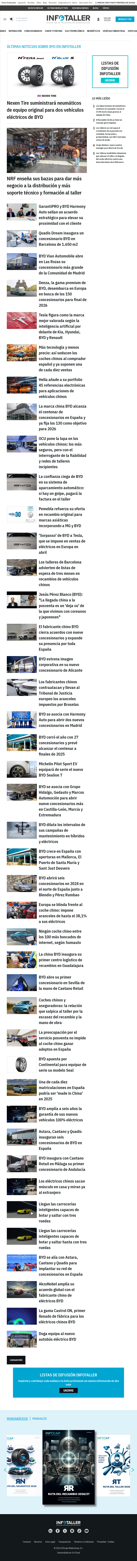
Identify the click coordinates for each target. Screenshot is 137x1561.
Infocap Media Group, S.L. (72, 1548)
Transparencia (64, 1541)
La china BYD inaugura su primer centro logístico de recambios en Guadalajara (61, 959)
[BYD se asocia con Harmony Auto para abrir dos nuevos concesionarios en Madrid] (22, 719)
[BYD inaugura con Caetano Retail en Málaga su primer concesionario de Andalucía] (22, 1163)
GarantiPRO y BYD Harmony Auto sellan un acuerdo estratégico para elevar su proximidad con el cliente (62, 215)
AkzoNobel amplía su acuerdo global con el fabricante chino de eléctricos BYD (57, 1292)
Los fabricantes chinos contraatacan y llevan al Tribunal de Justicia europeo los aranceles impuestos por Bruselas (59, 693)
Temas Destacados (8, 2)
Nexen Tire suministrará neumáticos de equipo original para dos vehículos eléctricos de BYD (45, 110)
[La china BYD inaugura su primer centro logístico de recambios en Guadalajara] (22, 959)
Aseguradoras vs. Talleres (67, 2)
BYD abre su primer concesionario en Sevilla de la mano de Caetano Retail (62, 982)
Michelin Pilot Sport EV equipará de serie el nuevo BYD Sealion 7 (61, 769)
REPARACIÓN (15, 31)
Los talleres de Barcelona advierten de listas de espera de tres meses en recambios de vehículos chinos (60, 573)
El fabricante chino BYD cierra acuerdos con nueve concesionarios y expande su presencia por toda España (61, 638)
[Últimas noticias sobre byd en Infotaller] (68, 19)
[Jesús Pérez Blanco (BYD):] (22, 599)
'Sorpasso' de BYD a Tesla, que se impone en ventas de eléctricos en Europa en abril (62, 544)
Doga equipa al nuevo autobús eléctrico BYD (57, 1336)
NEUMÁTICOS (93, 31)
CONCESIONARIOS (33, 31)
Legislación (22, 2)
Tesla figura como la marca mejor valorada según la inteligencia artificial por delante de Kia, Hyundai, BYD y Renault (61, 326)
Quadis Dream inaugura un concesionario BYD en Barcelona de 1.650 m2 (61, 238)
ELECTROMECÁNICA (74, 31)
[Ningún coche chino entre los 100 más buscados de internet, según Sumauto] (22, 936)
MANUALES (39, 1418)
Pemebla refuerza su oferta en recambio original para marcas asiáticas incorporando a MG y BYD (62, 517)
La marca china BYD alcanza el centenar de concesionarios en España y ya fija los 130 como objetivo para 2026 (63, 417)
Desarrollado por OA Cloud (68, 1552)
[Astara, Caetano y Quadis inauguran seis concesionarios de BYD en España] (22, 1137)
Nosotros (38, 1541)
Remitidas (31, 2)
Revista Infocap (35, 8)
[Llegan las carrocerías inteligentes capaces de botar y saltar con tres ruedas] (22, 1209)
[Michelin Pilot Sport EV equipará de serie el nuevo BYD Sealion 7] (22, 769)
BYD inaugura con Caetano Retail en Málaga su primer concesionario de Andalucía (62, 1163)
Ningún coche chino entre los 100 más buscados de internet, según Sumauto (60, 936)
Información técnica (86, 2)
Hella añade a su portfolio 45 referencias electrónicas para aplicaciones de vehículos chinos (62, 388)
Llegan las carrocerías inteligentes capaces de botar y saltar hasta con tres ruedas (63, 1239)
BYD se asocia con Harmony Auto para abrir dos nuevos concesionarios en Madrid (62, 719)
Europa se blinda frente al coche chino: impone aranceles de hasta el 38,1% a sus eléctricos (63, 913)
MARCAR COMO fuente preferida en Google (116, 2)
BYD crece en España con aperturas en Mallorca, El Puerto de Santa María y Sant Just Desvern (60, 860)
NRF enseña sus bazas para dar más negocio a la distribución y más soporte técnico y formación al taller (44, 185)
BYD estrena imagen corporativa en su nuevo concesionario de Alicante (60, 664)
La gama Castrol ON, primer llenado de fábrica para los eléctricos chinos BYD (62, 1316)
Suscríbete (125, 19)
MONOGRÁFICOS (17, 1418)
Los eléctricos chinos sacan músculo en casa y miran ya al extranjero (62, 1186)
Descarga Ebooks (80, 8)
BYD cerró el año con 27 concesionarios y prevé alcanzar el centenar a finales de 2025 (58, 745)
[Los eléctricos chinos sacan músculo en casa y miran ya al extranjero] (22, 1186)
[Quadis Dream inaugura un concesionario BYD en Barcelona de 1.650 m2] (22, 238)
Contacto (27, 1541)
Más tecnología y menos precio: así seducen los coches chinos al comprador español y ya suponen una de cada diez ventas (62, 358)
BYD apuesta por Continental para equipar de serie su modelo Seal (62, 1064)
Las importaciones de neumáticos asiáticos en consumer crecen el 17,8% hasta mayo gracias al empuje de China (109, 110)
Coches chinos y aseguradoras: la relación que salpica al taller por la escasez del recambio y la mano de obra (61, 1011)
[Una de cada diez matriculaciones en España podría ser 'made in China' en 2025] (22, 1087)
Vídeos (38, 2)
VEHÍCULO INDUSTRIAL (114, 31)
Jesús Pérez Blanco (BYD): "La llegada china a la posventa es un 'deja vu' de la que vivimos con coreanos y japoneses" (62, 605)
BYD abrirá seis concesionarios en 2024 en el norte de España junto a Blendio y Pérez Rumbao (61, 886)
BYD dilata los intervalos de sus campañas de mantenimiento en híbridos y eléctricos (62, 833)
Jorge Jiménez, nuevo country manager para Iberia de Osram (108, 146)
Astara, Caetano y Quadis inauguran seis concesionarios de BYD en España (60, 1140)
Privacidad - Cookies (105, 1541)
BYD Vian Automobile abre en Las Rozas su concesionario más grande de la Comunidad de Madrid (62, 264)
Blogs (45, 2)
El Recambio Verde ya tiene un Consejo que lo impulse (107, 121)
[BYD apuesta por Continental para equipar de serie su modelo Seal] (22, 1064)
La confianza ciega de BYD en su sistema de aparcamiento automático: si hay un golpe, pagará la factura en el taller (61, 488)
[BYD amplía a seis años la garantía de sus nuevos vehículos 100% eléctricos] (22, 1114)
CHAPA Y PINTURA (53, 31)
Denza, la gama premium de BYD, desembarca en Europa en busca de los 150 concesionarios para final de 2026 (63, 294)
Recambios (53, 2)
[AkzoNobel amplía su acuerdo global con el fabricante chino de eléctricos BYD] (22, 1289)
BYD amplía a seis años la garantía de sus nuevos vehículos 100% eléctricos (61, 1114)
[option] (69, 1467)
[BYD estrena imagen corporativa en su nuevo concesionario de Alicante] (22, 664)
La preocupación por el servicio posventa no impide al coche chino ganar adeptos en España (62, 1041)
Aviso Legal (50, 1541)
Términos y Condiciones (84, 1541)
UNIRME (110, 80)
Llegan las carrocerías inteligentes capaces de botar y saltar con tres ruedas (59, 1212)
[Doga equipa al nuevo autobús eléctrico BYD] (22, 1339)
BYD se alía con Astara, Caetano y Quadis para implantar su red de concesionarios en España (61, 1266)
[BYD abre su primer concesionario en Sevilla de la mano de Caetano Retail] (22, 982)
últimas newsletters (57, 8)
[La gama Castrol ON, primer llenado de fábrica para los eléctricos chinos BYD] (22, 1316)
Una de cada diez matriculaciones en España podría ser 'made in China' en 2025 (62, 1090)
